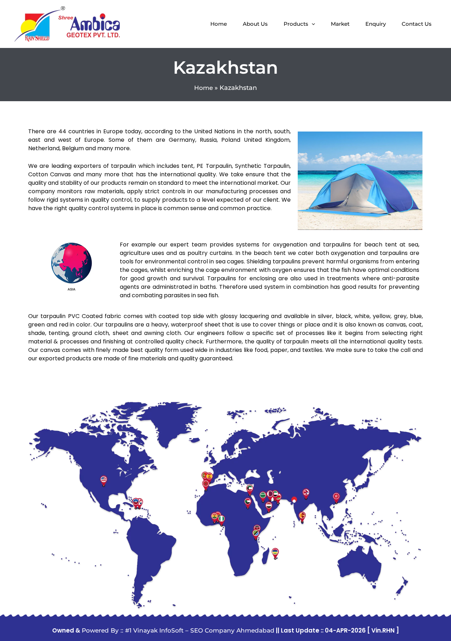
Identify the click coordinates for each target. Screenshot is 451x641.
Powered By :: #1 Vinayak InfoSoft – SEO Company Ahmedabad (178, 630)
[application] (311, 24)
